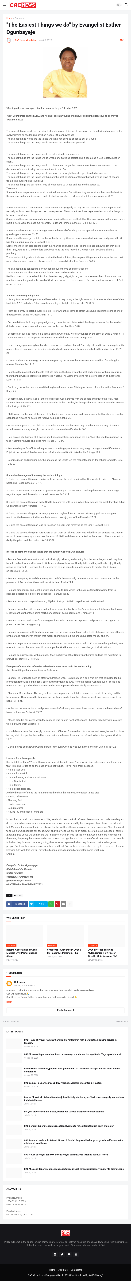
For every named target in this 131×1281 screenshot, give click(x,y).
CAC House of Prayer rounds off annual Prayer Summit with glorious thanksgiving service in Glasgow (70, 1041)
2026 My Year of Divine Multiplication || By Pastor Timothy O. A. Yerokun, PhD (102, 953)
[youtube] (69, 1254)
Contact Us (76, 1270)
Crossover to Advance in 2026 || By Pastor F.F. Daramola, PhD (64, 951)
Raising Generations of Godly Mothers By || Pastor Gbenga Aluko (21, 953)
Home (9, 18)
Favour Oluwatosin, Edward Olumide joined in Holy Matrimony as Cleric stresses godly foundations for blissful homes (74, 1099)
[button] (4, 5)
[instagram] (76, 1254)
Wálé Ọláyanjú (96, 1275)
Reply (9, 1002)
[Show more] (70, 904)
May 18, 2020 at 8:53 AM (24, 985)
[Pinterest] (57, 904)
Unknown (19, 982)
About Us (63, 1270)
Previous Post (12, 1021)
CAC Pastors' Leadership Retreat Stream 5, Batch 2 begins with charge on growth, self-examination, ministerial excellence (74, 1142)
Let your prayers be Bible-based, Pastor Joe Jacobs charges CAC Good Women (64, 1111)
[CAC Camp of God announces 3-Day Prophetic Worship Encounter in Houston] (14, 1087)
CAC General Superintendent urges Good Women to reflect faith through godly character (69, 1126)
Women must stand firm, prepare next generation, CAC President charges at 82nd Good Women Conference (72, 1070)
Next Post (121, 1021)
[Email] (63, 904)
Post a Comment (65, 1010)
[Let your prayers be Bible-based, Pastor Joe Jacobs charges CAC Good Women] (14, 1115)
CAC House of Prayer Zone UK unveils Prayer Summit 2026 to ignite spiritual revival (66, 1154)
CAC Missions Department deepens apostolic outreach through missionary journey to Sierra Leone (74, 1169)
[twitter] (62, 1254)
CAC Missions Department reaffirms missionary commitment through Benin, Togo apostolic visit (72, 1054)
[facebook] (55, 1254)
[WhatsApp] (51, 904)
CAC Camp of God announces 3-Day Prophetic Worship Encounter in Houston (63, 1083)
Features (19, 18)
